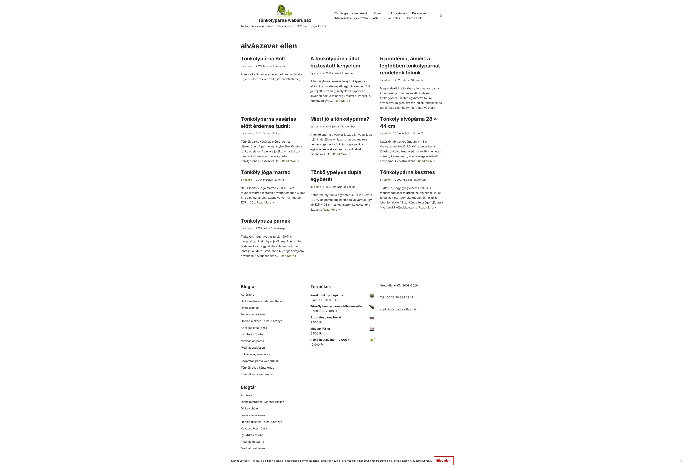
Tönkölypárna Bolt (263, 59)
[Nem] (680, 460)
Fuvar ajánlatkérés (253, 314)
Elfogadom (443, 460)
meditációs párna (252, 341)
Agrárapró (248, 294)
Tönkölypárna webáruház (351, 13)
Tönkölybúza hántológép (257, 367)
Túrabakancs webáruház (257, 374)
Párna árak (414, 18)
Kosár (378, 13)
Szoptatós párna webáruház (260, 361)
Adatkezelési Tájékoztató (351, 18)
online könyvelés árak (255, 354)
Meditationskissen (253, 347)
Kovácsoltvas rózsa (254, 327)
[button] (406, 13)
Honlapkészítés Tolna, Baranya (261, 321)
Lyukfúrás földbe (252, 334)
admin (248, 66)
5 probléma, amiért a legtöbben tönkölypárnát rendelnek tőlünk (410, 66)
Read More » (342, 100)
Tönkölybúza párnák (265, 221)
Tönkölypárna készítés (407, 172)
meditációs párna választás (398, 309)
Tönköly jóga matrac (265, 172)
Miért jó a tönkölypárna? (339, 119)
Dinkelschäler (250, 308)
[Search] (441, 15)
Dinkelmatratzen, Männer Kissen (262, 301)
